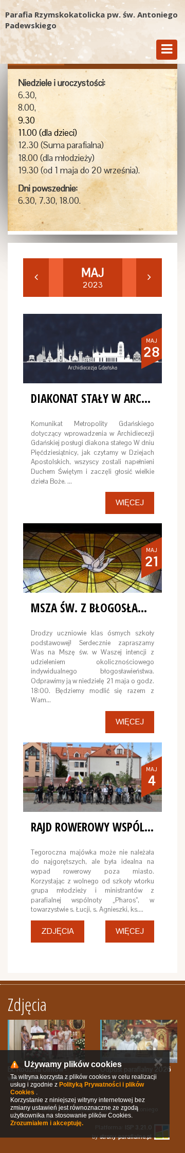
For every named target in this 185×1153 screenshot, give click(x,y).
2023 (92, 278)
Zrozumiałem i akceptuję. (46, 1123)
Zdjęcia (57, 931)
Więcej (130, 502)
